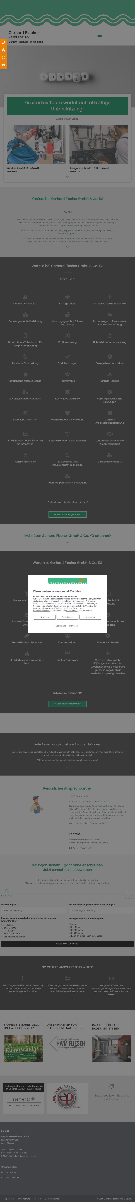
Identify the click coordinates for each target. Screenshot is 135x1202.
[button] (3, 42)
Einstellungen (67, 617)
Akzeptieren (90, 617)
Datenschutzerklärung (42, 610)
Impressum (73, 625)
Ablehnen (45, 617)
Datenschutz (61, 625)
